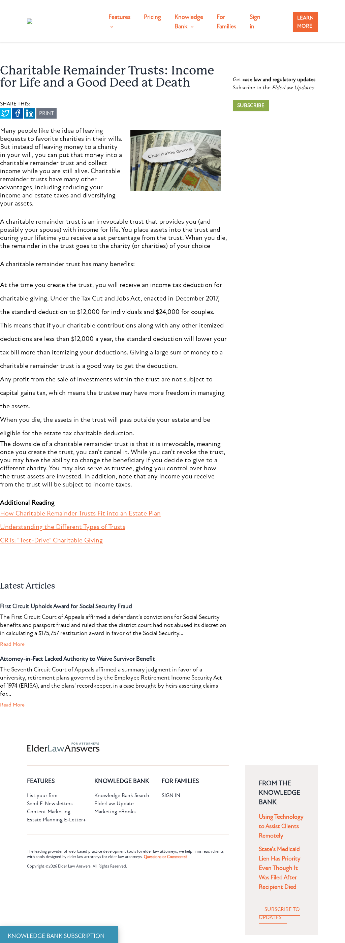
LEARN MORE (305, 21)
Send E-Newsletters (50, 803)
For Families (226, 21)
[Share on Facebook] (17, 113)
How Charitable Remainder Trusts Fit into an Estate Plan (80, 513)
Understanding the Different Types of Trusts (62, 527)
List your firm (42, 795)
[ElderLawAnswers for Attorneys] (151, 747)
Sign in (255, 21)
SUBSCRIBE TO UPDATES (279, 913)
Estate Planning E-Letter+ (56, 819)
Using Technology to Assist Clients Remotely (281, 826)
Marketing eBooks (115, 811)
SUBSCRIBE (250, 105)
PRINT (46, 113)
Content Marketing (48, 811)
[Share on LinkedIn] (30, 113)
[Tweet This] (5, 113)
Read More (12, 644)
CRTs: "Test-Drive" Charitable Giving (51, 540)
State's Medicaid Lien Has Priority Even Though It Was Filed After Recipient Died (280, 868)
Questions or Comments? (165, 856)
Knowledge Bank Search (121, 795)
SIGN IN (171, 795)
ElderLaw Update (114, 803)
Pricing (152, 17)
